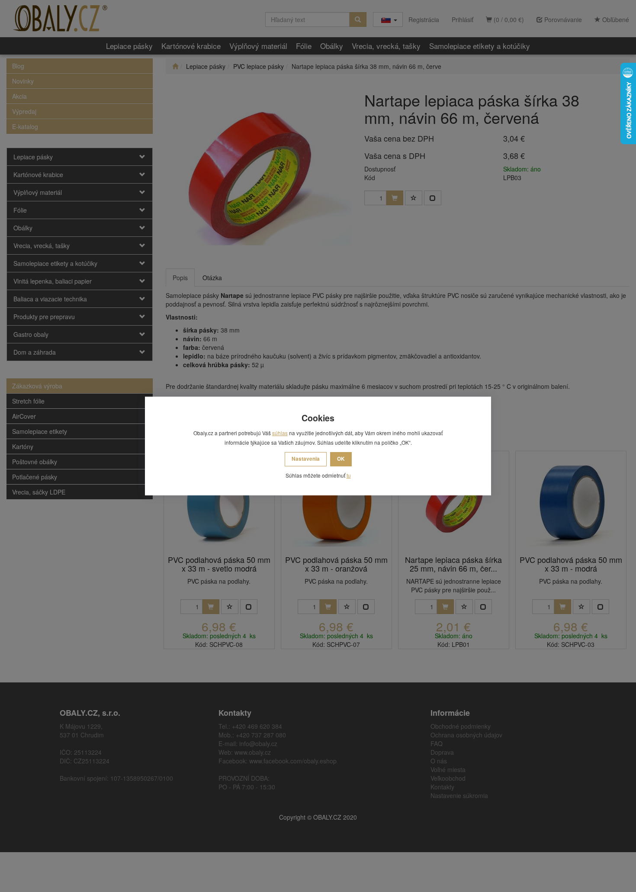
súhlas (280, 432)
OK (341, 458)
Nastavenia (306, 458)
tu (349, 475)
